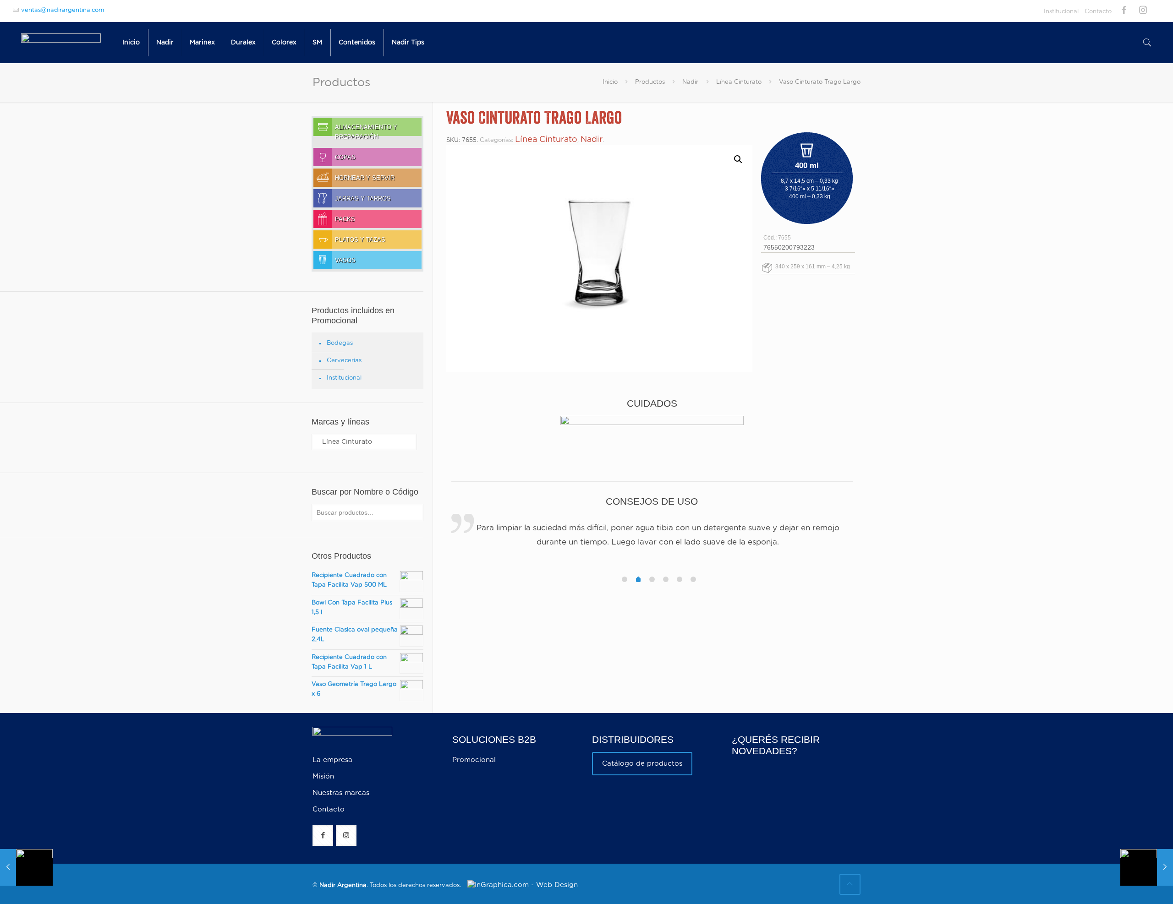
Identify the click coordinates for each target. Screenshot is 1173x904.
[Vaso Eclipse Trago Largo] (26, 867)
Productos (650, 82)
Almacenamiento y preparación (366, 130)
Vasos (345, 260)
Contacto (1098, 12)
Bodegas (340, 343)
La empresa (332, 760)
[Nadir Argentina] (61, 42)
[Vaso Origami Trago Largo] (1146, 867)
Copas (345, 157)
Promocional (474, 760)
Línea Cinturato (739, 82)
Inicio (610, 82)
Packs (345, 219)
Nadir (690, 82)
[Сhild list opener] (318, 143)
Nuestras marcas (340, 793)
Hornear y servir (365, 178)
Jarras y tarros (363, 199)
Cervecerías (344, 361)
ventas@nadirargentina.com (62, 10)
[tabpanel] (652, 536)
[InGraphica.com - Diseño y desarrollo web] (520, 885)
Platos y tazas (360, 240)
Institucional (1061, 12)
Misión (323, 776)
